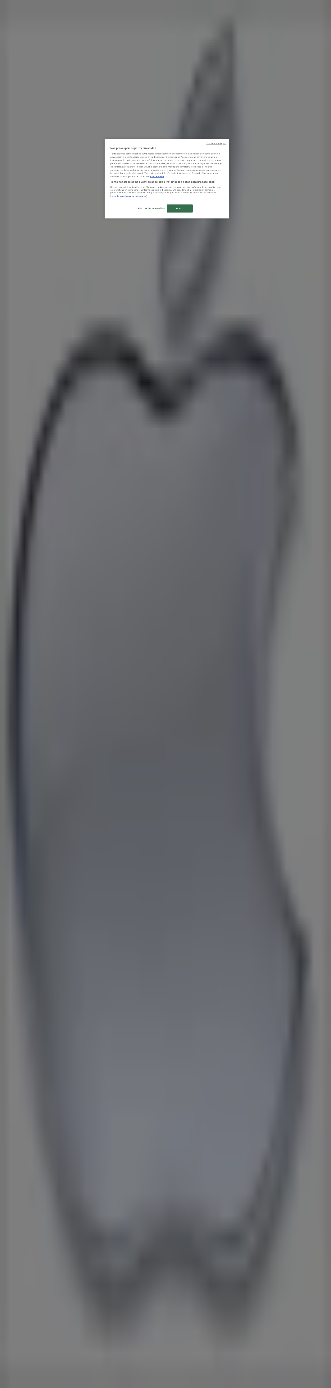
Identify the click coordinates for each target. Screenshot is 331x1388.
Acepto (179, 208)
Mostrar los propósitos (151, 208)
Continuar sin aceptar (216, 143)
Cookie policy (157, 176)
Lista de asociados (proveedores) (128, 196)
